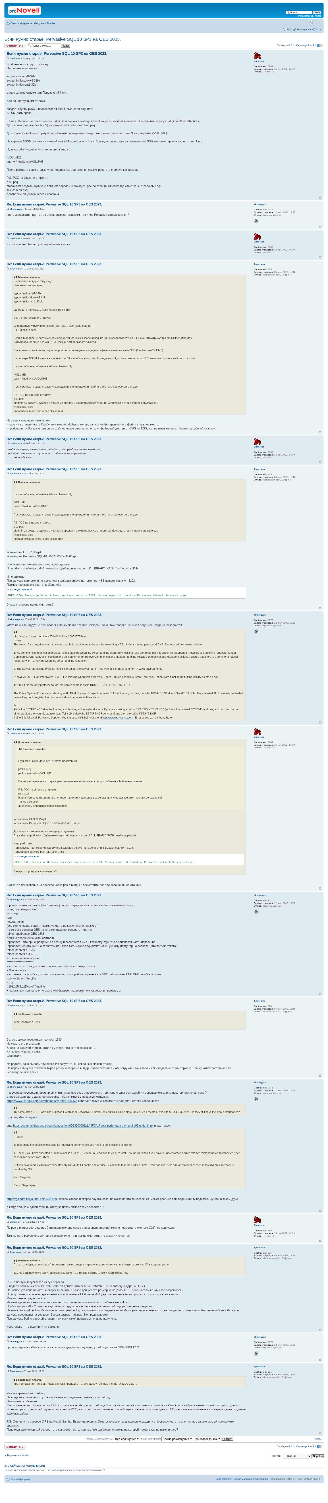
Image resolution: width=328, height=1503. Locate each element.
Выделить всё (23, 589)
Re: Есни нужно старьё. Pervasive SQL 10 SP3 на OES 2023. (54, 204)
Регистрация (304, 29)
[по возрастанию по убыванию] (213, 1438)
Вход (318, 29)
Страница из (305, 45)
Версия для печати (311, 22)
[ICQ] (256, 221)
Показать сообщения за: (99, 1438)
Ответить (9, 44)
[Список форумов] (25, 9)
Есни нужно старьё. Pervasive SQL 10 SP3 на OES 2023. (62, 39)
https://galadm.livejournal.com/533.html (32, 1199)
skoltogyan (16, 209)
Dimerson (15, 58)
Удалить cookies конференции (251, 1479)
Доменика (15, 268)
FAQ (289, 29)
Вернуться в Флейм (18, 1455)
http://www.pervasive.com (117, 717)
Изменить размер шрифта (318, 22)
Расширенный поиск (309, 15)
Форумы (39, 23)
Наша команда (223, 1479)
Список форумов (21, 23)
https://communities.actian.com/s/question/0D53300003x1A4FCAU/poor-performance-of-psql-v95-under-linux (83, 1125)
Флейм (51, 23)
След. (317, 1438)
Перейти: (276, 1455)
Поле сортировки (151, 1438)
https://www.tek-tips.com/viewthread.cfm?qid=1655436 (42, 1101)
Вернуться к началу (320, 197)
